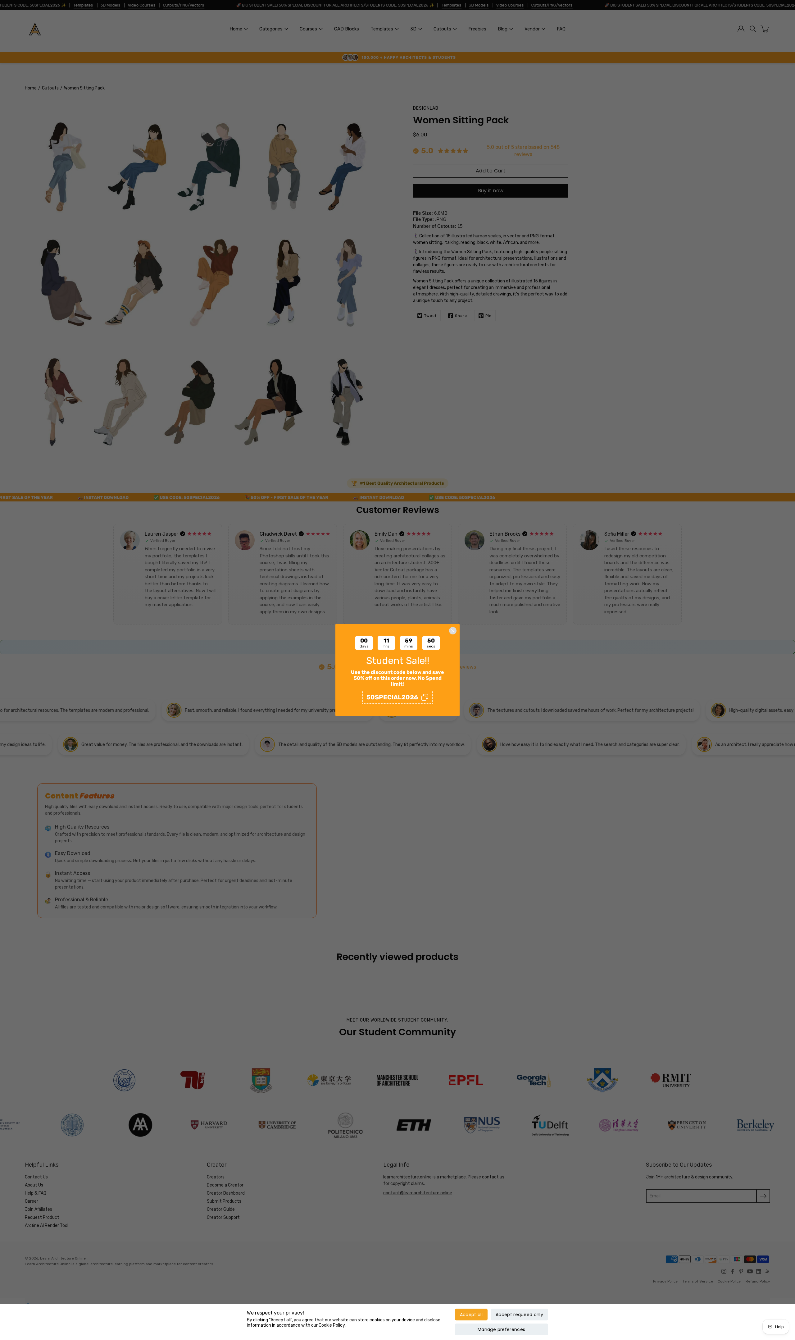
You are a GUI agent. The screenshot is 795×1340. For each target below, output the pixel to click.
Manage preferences (501, 1329)
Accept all (471, 1314)
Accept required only (519, 1314)
